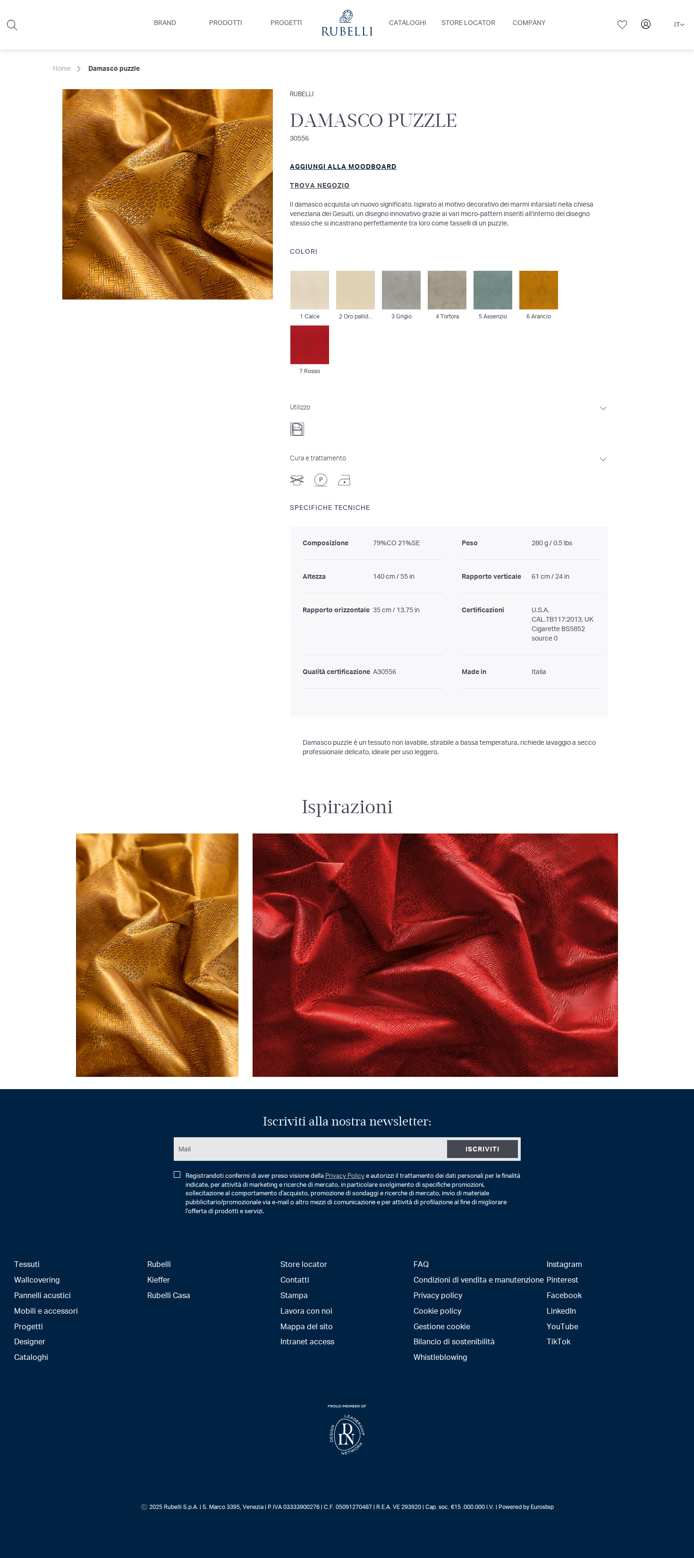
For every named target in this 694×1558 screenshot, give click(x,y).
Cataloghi (31, 1357)
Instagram (564, 1264)
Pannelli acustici (42, 1295)
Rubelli (301, 94)
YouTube (562, 1326)
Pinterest (562, 1279)
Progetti (28, 1326)
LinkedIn (561, 1310)
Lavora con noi (306, 1310)
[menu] (347, 25)
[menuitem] (165, 22)
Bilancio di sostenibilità (454, 1341)
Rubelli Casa (168, 1295)
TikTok (558, 1341)
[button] (679, 25)
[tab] (449, 417)
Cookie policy (437, 1310)
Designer (29, 1341)
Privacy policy (438, 1295)
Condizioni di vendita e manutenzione (479, 1279)
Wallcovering (37, 1279)
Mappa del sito (306, 1326)
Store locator (303, 1264)
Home (62, 68)
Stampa (294, 1295)
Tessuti (27, 1264)
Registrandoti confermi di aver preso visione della (353, 1193)
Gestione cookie (442, 1326)
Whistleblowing (440, 1357)
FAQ (421, 1264)
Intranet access (307, 1341)
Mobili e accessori (46, 1310)
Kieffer (158, 1279)
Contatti (294, 1279)
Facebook (564, 1295)
